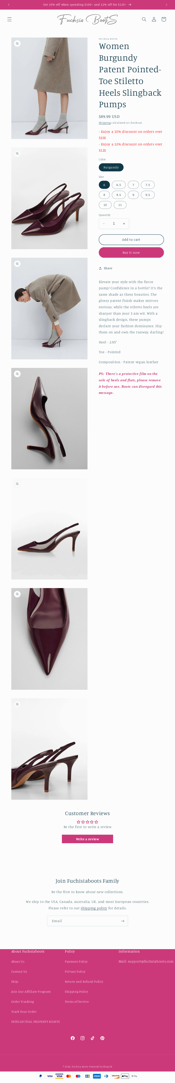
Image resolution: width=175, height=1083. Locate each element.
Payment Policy (76, 961)
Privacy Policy (75, 971)
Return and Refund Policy (84, 981)
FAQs (15, 981)
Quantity (105, 215)
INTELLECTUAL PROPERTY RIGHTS (35, 1021)
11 (120, 205)
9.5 (148, 195)
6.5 (119, 185)
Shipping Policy (76, 991)
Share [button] (108, 268)
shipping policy (94, 908)
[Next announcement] (166, 4)
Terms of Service (77, 1001)
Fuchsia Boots (80, 1066)
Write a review (87, 839)
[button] (9, 19)
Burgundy (111, 167)
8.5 (119, 195)
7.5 (148, 185)
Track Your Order (24, 1011)
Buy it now (131, 252)
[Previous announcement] (8, 4)
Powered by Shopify (100, 1066)
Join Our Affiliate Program (31, 991)
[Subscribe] (123, 921)
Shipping (105, 122)
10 (105, 205)
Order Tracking (22, 1001)
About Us (18, 961)
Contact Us (19, 971)
